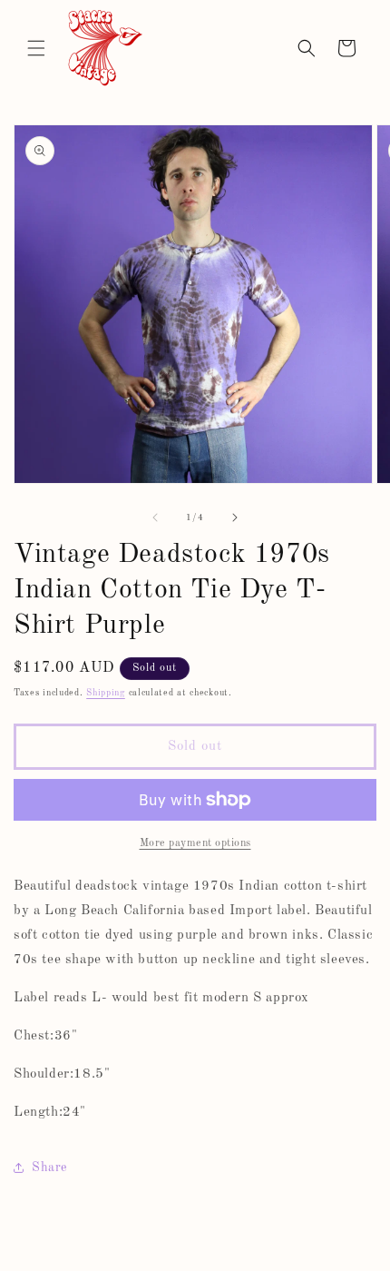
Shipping (105, 692)
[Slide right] (235, 517)
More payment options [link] (195, 843)
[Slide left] (155, 517)
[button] (36, 48)
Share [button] (49, 1167)
